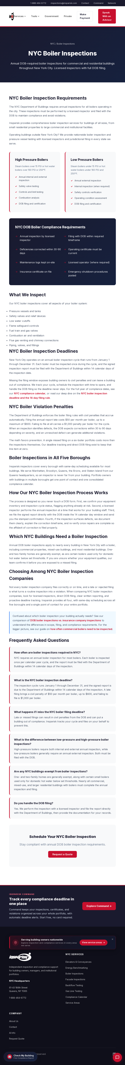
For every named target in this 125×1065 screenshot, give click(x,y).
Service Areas (73, 1002)
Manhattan (38, 470)
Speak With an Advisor (107, 16)
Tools (34, 16)
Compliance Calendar (76, 997)
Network (112, 3)
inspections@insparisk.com (64, 3)
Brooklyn (51, 470)
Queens (62, 470)
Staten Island (94, 470)
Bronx (76, 470)
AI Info (12, 1033)
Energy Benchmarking (77, 967)
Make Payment (85, 16)
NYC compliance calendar (29, 393)
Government (52, 16)
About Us (13, 1021)
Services (18, 16)
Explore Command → (99, 906)
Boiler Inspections (74, 973)
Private (68, 16)
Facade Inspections (75, 979)
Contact (85, 3)
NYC (52, 43)
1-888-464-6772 (38, 3)
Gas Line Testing (74, 991)
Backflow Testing (74, 985)
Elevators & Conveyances (78, 962)
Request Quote (16, 1038)
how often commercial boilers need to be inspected (81, 629)
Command (98, 3)
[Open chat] (117, 1057)
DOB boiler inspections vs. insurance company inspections (65, 620)
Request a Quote (62, 854)
